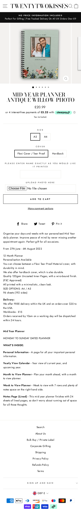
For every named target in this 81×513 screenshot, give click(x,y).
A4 (45, 137)
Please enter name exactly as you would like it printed (40, 165)
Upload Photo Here (40, 182)
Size (40, 129)
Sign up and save (40, 483)
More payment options (40, 208)
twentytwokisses (39, 6)
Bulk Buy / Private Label (40, 440)
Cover (40, 146)
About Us (40, 433)
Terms (40, 471)
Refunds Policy (40, 465)
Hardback (58, 153)
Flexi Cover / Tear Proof (31, 153)
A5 (35, 137)
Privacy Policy (41, 458)
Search (40, 427)
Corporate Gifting (40, 446)
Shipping (40, 452)
